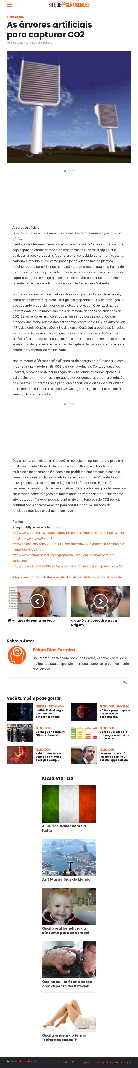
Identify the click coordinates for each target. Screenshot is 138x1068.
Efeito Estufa (95, 577)
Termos (127, 1062)
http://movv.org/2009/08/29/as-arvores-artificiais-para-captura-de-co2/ (67, 566)
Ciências (41, 706)
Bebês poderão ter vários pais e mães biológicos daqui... (48, 757)
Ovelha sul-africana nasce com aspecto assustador (67, 984)
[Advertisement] (69, 198)
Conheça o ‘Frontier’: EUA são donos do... (50, 733)
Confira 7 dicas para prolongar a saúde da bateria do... (114, 735)
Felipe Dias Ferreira (41, 42)
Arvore (54, 577)
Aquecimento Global (30, 577)
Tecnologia (15, 17)
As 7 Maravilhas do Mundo (66, 879)
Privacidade (116, 1062)
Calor (67, 577)
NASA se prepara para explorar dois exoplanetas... (115, 714)
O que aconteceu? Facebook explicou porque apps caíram (114, 757)
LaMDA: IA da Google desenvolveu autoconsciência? (49, 714)
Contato (104, 1062)
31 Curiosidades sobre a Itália (64, 828)
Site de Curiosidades (25, 1061)
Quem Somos (91, 1062)
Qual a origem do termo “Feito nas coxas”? (64, 1037)
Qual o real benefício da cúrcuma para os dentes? (66, 930)
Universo (123, 706)
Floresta (115, 577)
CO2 (78, 577)
